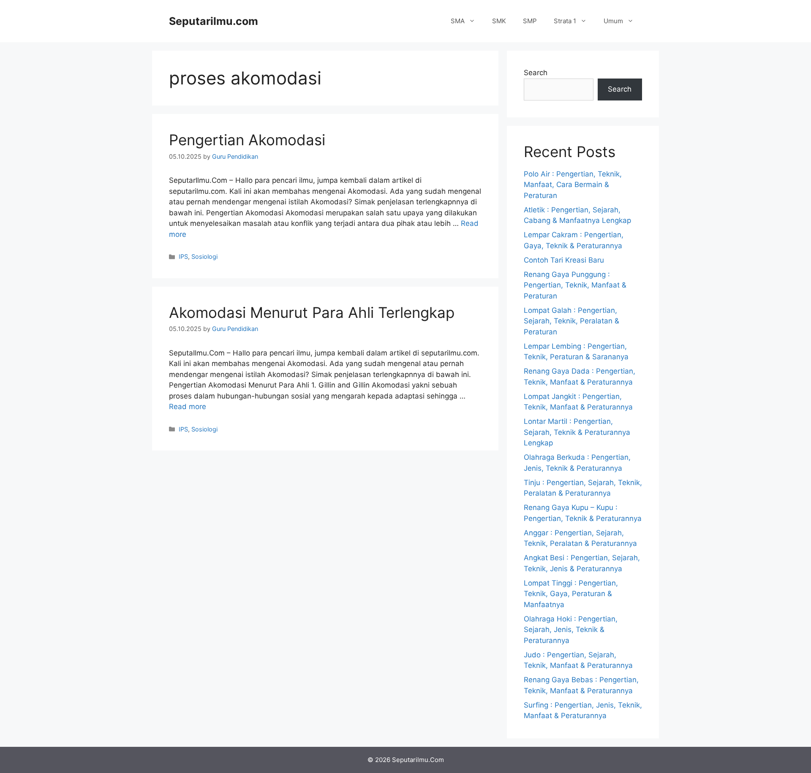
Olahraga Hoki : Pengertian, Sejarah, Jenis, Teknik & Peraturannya (571, 630)
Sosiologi (204, 256)
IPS (183, 256)
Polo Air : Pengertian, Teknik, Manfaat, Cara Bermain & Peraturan (573, 185)
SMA (458, 21)
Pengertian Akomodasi (247, 140)
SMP (530, 21)
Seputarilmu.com (213, 21)
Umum (613, 21)
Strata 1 (565, 21)
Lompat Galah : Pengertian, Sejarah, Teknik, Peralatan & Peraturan (571, 321)
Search (535, 72)
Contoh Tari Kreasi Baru (564, 260)
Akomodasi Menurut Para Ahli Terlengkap (311, 312)
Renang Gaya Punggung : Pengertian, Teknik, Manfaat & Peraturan (575, 285)
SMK (499, 21)
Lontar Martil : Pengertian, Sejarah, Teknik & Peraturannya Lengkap (577, 432)
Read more (187, 406)
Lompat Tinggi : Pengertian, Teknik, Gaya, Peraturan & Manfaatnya (571, 594)
